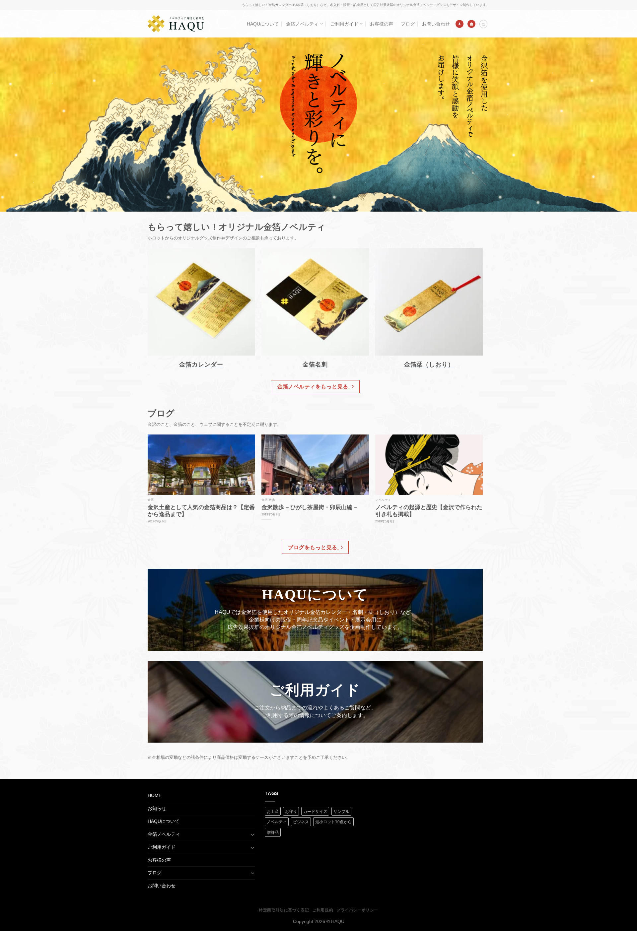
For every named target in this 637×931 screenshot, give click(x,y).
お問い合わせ (436, 24)
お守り (291, 812)
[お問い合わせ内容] (471, 24)
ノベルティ (277, 822)
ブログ (408, 24)
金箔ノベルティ (302, 24)
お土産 (273, 812)
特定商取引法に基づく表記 (284, 910)
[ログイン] (459, 24)
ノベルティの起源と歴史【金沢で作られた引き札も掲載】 (428, 511)
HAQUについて (263, 24)
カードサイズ (315, 812)
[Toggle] (252, 834)
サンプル (341, 812)
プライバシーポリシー (357, 910)
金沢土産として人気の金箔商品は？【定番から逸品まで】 (201, 511)
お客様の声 (381, 24)
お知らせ (157, 808)
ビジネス (301, 822)
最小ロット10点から (333, 822)
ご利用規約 (322, 910)
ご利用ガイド (344, 24)
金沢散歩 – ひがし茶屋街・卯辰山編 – (309, 507)
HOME (155, 795)
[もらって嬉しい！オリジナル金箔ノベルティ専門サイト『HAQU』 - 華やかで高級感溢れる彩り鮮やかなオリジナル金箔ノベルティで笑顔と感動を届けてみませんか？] (176, 23)
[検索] (483, 24)
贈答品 (273, 832)
